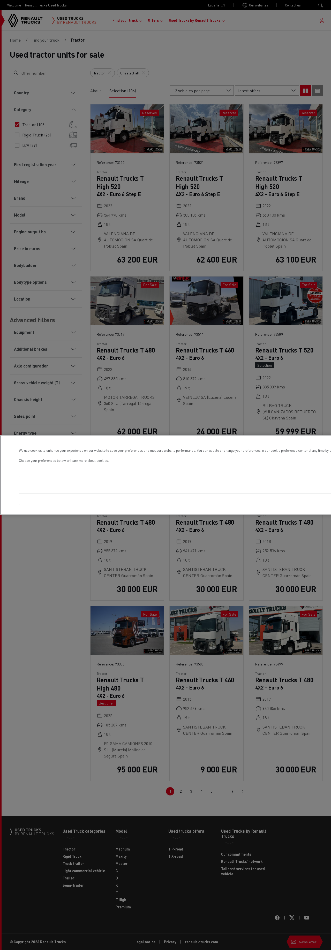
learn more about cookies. (89, 460)
